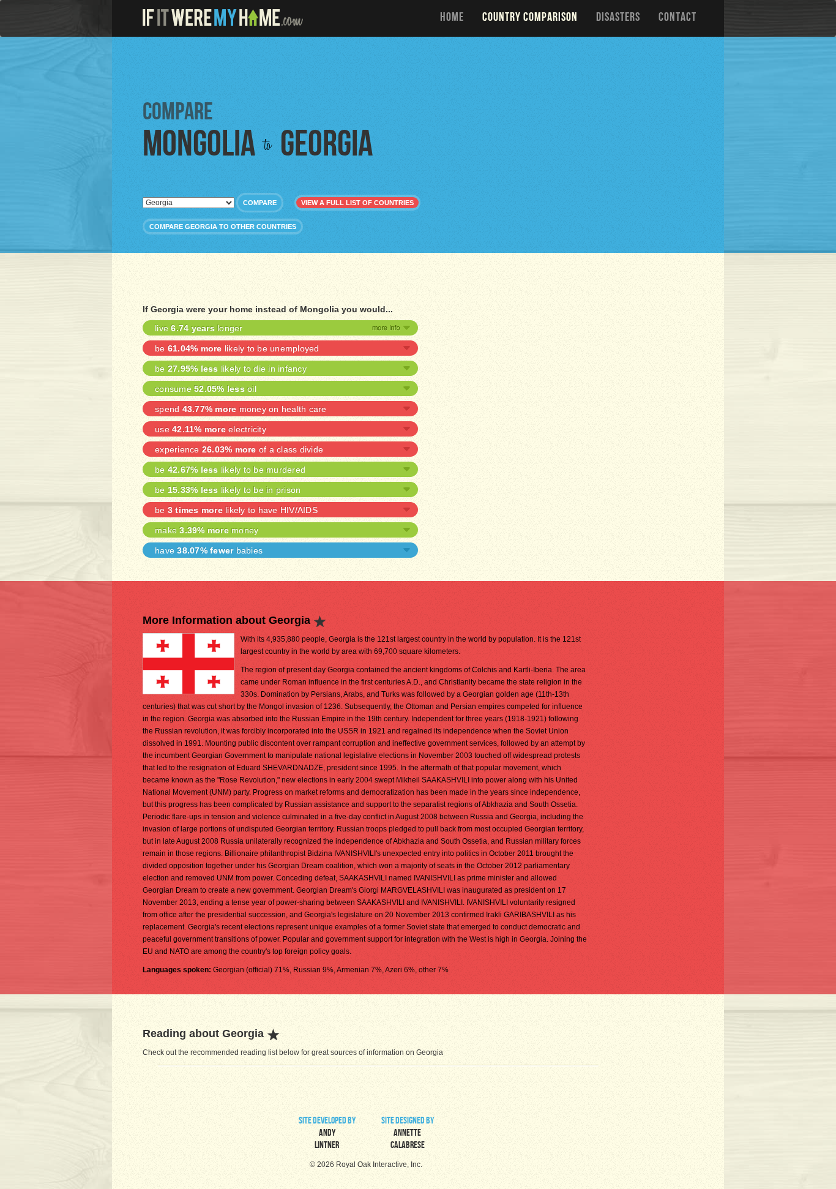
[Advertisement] (421, 67)
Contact (677, 18)
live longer (199, 328)
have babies (209, 550)
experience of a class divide (239, 449)
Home (452, 18)
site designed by (407, 1134)
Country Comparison (530, 18)
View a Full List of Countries (357, 202)
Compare (260, 202)
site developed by (327, 1134)
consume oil (205, 389)
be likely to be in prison (227, 490)
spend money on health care (241, 409)
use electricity (210, 429)
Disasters (618, 18)
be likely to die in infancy (231, 368)
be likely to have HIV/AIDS (236, 510)
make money (206, 530)
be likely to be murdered (230, 469)
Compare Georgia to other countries (222, 226)
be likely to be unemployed (237, 348)
